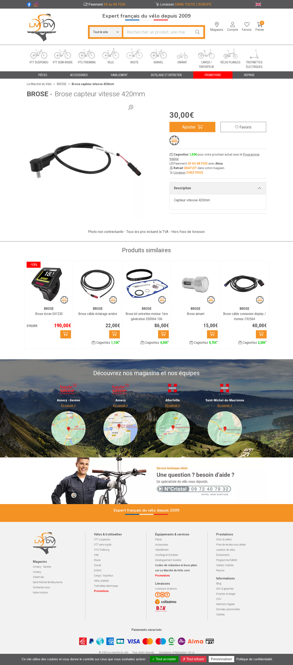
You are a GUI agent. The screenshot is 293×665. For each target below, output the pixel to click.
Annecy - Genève (42, 566)
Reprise (220, 570)
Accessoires (161, 544)
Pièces (158, 539)
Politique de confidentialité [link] (254, 659)
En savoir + (68, 405)
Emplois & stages (226, 593)
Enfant (97, 570)
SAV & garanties (225, 588)
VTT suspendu (102, 539)
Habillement (162, 549)
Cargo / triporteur (103, 575)
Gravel (97, 565)
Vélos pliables (101, 580)
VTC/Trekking (101, 549)
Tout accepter (165, 659)
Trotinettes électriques (106, 585)
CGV (218, 599)
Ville (96, 554)
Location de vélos (225, 549)
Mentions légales (225, 604)
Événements (223, 554)
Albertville (38, 577)
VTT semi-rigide (102, 544)
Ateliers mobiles (225, 565)
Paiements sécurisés (146, 629)
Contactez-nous (41, 587)
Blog (218, 583)
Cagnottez (107, 343)
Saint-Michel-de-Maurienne (47, 582)
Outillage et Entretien (166, 554)
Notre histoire (40, 592)
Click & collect (224, 539)
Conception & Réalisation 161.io (176, 652)
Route (97, 560)
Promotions (213, 75)
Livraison (180, 172)
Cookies (220, 614)
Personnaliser (221, 659)
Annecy (37, 571)
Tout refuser (195, 659)
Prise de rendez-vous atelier (231, 544)
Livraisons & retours (166, 588)
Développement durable (168, 560)
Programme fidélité (226, 560)
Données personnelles (228, 609)
